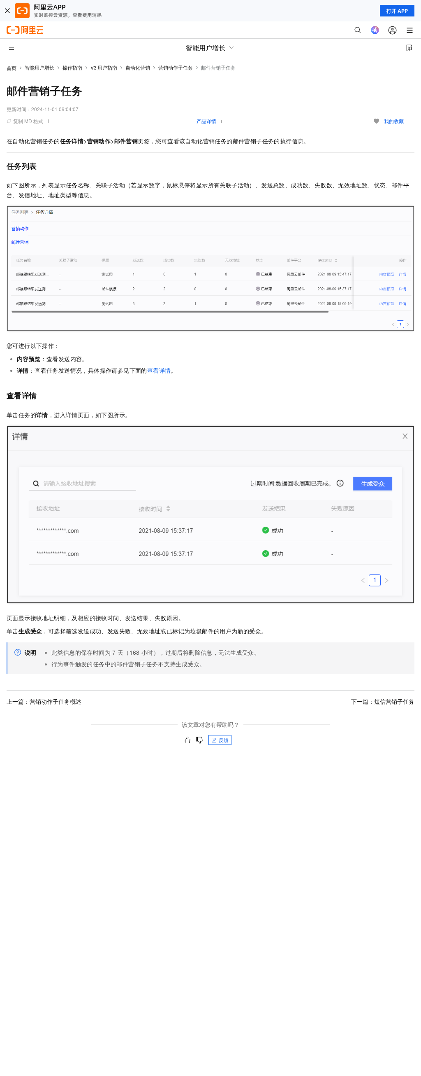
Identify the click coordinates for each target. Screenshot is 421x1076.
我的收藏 (394, 120)
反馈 (224, 739)
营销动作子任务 (175, 67)
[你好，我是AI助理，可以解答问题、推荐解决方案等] (375, 30)
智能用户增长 (39, 67)
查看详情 (159, 370)
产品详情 (206, 120)
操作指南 (72, 67)
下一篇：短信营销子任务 (382, 701)
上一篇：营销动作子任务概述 (44, 701)
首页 (11, 67)
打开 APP (397, 10)
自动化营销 (137, 67)
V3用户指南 (103, 67)
